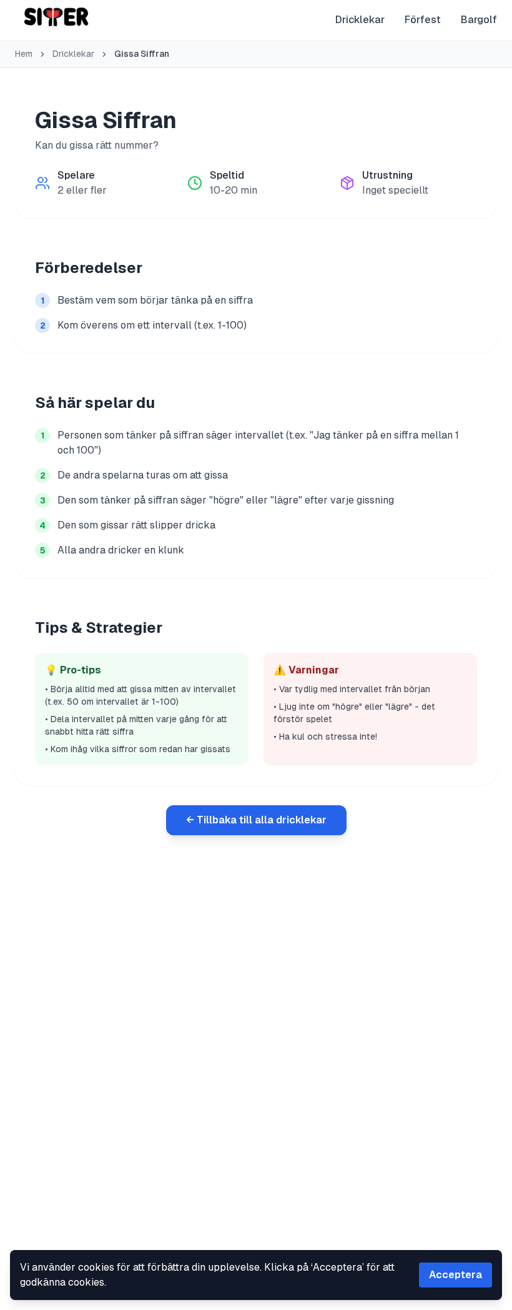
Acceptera (455, 1275)
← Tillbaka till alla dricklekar (256, 820)
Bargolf (479, 20)
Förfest (423, 20)
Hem (23, 54)
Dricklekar (360, 20)
